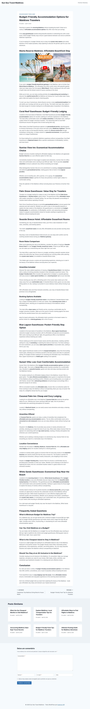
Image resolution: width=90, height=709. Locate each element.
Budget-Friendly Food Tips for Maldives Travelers (62, 592)
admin (22, 23)
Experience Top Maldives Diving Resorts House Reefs (30, 592)
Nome (20, 675)
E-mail (39, 675)
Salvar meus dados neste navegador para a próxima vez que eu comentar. (38, 679)
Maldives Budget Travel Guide (27, 14)
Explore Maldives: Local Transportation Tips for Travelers (44, 612)
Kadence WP (61, 704)
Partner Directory (83, 2)
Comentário (21, 656)
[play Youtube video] (45, 67)
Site (57, 675)
